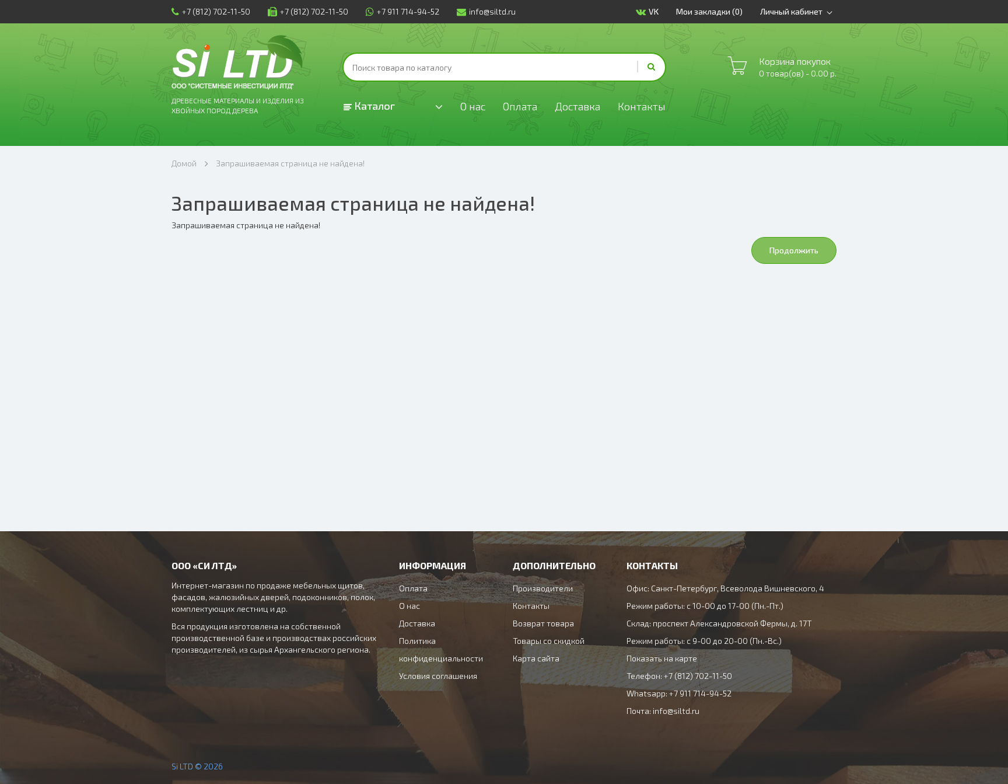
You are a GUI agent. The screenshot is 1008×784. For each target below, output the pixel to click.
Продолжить (793, 250)
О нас (472, 106)
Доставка (577, 106)
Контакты (642, 106)
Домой (184, 163)
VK (654, 11)
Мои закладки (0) (709, 11)
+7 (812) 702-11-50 (216, 11)
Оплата (520, 106)
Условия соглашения (438, 676)
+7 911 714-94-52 (408, 11)
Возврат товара (543, 623)
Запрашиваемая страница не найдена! (290, 163)
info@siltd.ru (492, 11)
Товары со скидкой (548, 641)
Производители (543, 588)
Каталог (373, 105)
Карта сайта (536, 658)
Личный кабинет (791, 11)
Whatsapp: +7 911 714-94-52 (679, 693)
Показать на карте (661, 658)
